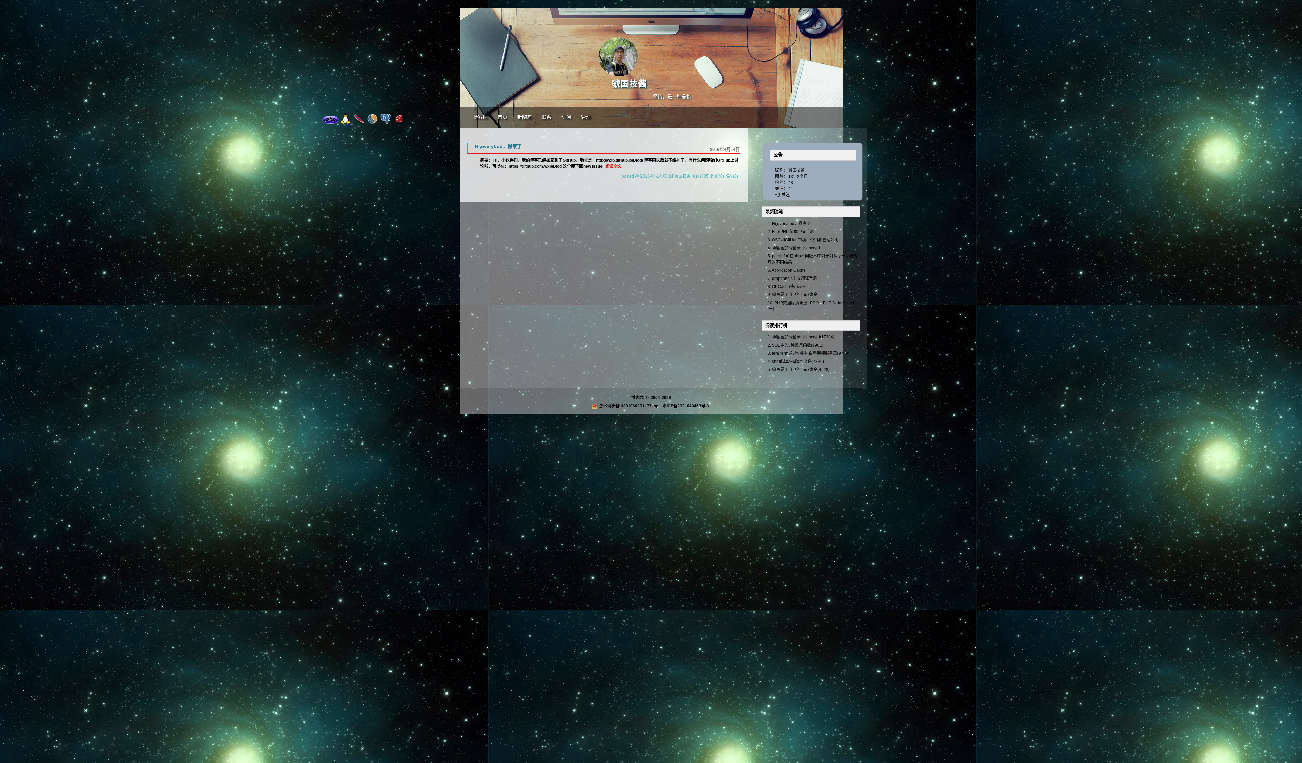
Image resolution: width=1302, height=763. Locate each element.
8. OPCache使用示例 (787, 286)
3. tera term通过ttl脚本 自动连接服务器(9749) (808, 353)
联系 (546, 117)
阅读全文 (613, 166)
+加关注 (782, 194)
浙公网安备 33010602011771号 (628, 406)
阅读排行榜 (776, 325)
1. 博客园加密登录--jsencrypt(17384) (801, 337)
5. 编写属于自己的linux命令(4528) (799, 369)
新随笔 (524, 117)
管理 (586, 117)
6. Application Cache (787, 270)
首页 (502, 117)
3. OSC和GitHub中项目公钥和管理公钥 (803, 240)
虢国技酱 (629, 83)
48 (790, 182)
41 (790, 188)
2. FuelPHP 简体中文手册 (791, 231)
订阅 (566, 117)
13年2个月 (798, 176)
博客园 (480, 117)
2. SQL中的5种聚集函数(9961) (795, 345)
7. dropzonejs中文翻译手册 (792, 278)
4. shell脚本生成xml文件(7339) (796, 361)
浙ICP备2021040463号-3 (686, 406)
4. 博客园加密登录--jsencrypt (794, 248)
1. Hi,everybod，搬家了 (789, 223)
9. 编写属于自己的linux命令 (792, 294)
